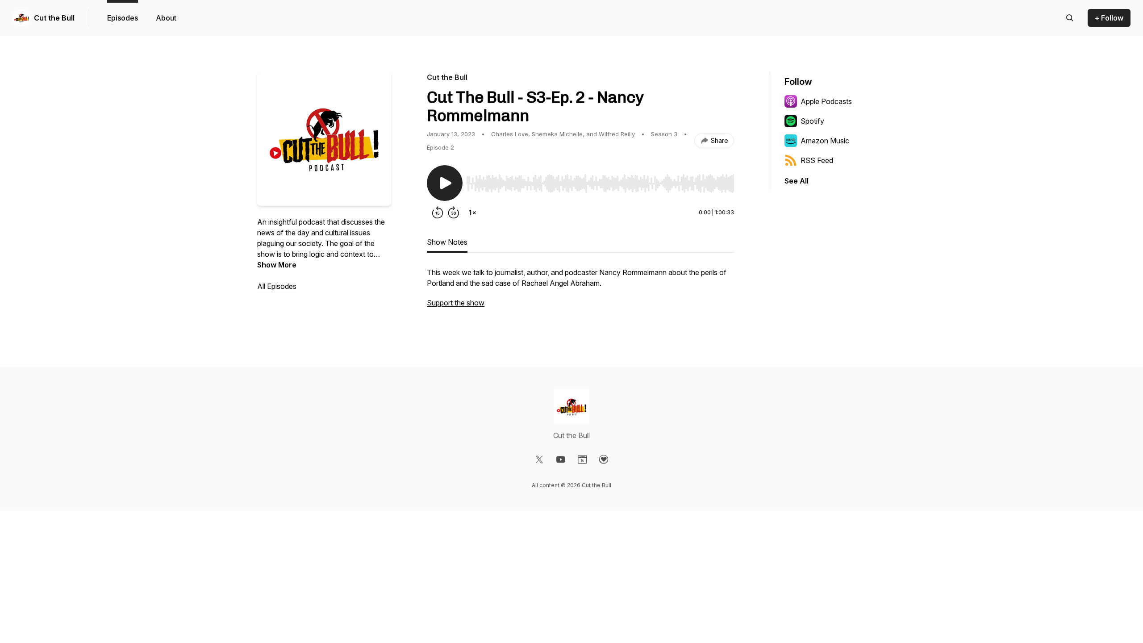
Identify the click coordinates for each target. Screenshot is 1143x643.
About (166, 17)
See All (796, 180)
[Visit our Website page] (582, 459)
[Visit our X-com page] (539, 459)
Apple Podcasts (826, 101)
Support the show (455, 302)
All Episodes (276, 286)
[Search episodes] (1069, 18)
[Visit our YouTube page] (560, 459)
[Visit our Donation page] (603, 459)
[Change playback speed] (472, 212)
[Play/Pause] (445, 183)
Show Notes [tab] (447, 242)
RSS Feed (817, 160)
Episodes (122, 17)
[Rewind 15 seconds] (437, 212)
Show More (276, 264)
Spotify (812, 121)
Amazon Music (825, 140)
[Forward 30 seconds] (453, 212)
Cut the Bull (54, 17)
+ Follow (1109, 17)
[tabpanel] (580, 292)
